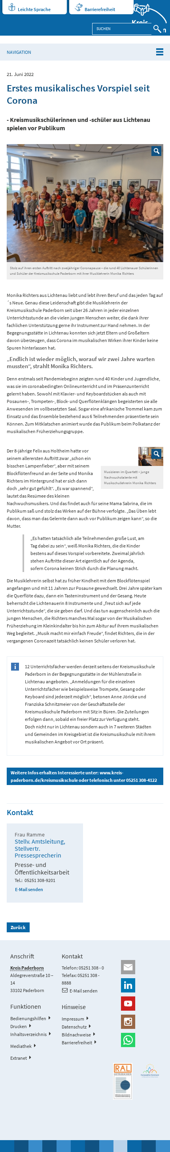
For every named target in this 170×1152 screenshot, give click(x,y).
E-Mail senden (29, 889)
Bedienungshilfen (28, 1018)
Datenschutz (74, 1027)
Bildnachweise (76, 1035)
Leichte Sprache (34, 9)
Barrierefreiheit (100, 9)
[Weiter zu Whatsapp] (136, 1040)
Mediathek (21, 1046)
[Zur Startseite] (144, 18)
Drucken (18, 1026)
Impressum (73, 1019)
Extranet (18, 1058)
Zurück (18, 927)
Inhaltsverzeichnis (28, 1034)
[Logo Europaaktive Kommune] (150, 1071)
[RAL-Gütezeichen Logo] (122, 1081)
